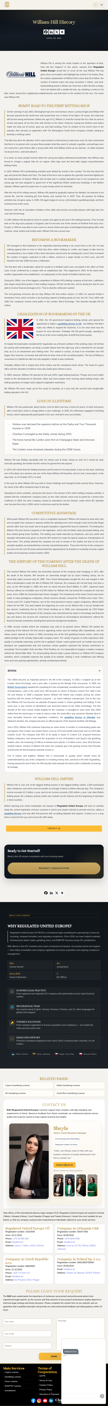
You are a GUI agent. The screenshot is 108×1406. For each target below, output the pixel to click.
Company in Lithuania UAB (78, 1228)
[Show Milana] (81, 1185)
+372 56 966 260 (20, 1239)
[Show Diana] (70, 1185)
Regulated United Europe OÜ (27, 1228)
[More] (62, 32)
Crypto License (11, 1372)
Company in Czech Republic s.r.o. (27, 1261)
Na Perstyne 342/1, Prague (27, 1280)
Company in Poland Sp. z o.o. (79, 1259)
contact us (54, 828)
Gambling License (13, 1376)
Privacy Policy (45, 1389)
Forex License (11, 1381)
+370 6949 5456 (72, 1239)
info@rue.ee (17, 1242)
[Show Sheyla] (58, 1185)
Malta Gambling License (68, 1085)
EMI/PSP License (13, 1386)
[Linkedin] (51, 32)
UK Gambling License (15, 1093)
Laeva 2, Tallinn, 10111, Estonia (29, 1245)
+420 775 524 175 (21, 1273)
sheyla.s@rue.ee (64, 1164)
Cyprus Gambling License (17, 1085)
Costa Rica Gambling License (71, 1093)
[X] (56, 32)
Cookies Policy (46, 1385)
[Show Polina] (92, 1185)
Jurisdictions (10, 1390)
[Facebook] (45, 32)
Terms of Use (45, 1380)
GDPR (42, 1375)
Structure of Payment (49, 1394)
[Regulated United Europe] (7, 4)
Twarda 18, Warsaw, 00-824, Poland (83, 1273)
